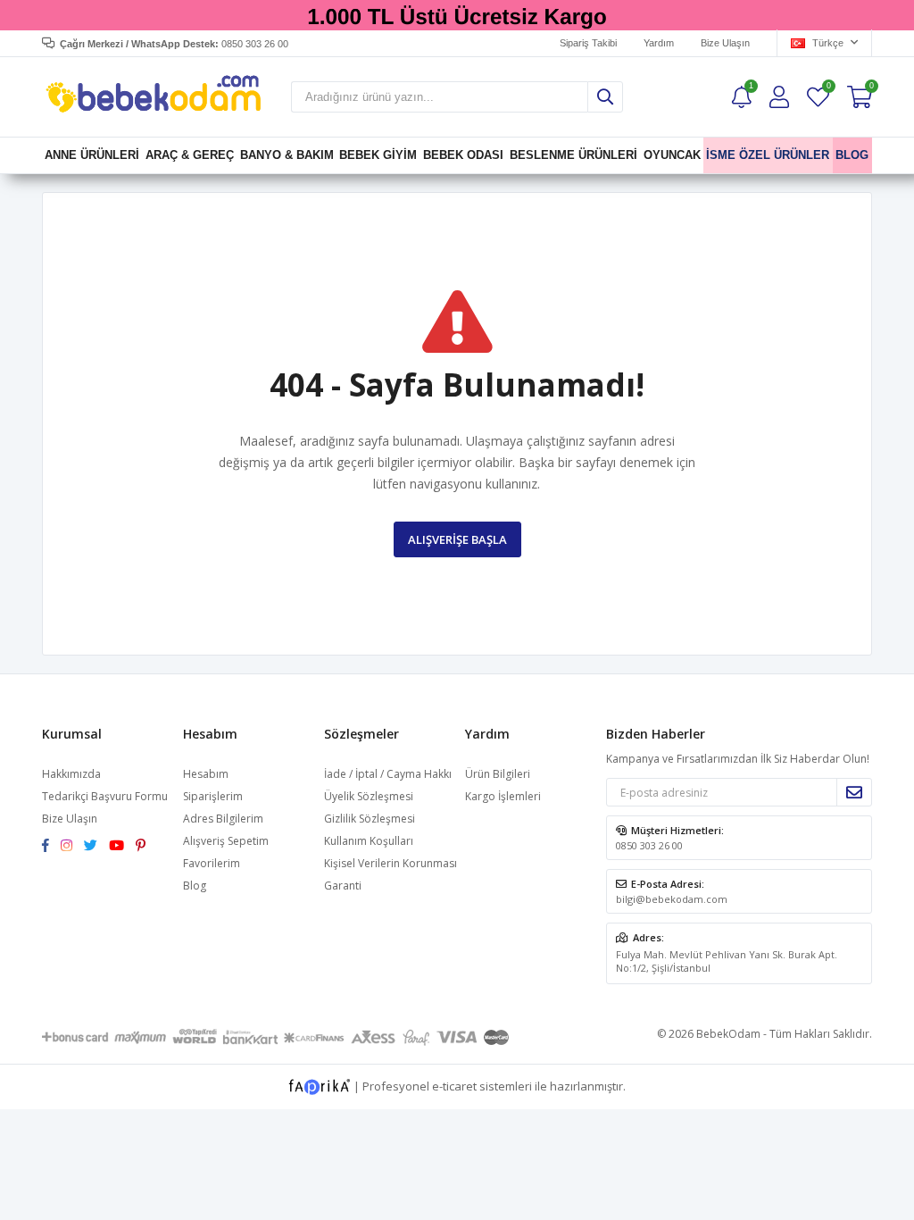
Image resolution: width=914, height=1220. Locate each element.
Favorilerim (828, 88)
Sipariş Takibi (588, 43)
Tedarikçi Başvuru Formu (105, 796)
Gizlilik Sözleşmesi (369, 818)
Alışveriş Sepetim (226, 840)
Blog (194, 885)
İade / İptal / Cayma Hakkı (388, 773)
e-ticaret (454, 1086)
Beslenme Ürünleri (573, 155)
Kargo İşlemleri (503, 796)
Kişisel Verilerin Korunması (390, 863)
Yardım (659, 43)
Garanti (342, 885)
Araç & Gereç (189, 155)
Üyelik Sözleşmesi (368, 796)
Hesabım (205, 773)
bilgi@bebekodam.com (671, 899)
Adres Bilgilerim (223, 818)
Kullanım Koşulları (368, 840)
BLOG (852, 155)
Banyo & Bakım (287, 155)
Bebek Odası (463, 155)
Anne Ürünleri (92, 155)
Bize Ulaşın (725, 43)
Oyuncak (672, 155)
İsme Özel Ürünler (768, 155)
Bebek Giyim (379, 155)
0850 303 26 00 (649, 845)
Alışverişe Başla (457, 539)
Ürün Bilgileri (497, 773)
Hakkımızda (71, 773)
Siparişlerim (213, 796)
